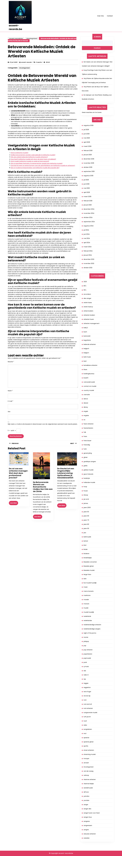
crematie (87, 395)
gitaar (85, 457)
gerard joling (88, 453)
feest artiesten (89, 424)
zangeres (87, 821)
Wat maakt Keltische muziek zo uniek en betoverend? (30, 161)
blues (85, 369)
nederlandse (88, 620)
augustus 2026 (88, 125)
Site (9, 412)
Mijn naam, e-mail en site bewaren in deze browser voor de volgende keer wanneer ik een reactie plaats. (42, 424)
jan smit (86, 499)
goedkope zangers (90, 461)
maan (86, 587)
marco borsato (89, 591)
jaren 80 (86, 524)
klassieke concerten (90, 562)
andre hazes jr (88, 307)
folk (85, 432)
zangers (86, 830)
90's (85, 290)
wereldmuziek (88, 788)
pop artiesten (88, 650)
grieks (85, 466)
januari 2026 (88, 155)
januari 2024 (88, 255)
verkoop (86, 775)
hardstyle (87, 478)
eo (84, 420)
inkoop (86, 495)
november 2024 (89, 213)
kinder (86, 549)
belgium (86, 353)
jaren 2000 (87, 507)
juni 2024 (87, 234)
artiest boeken (88, 311)
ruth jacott (87, 717)
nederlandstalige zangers (92, 629)
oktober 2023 (88, 268)
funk (85, 449)
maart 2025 (87, 196)
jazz (85, 533)
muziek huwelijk (89, 612)
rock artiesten (88, 708)
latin (85, 579)
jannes (86, 503)
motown (86, 604)
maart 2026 (87, 146)
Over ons (100, 16)
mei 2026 (87, 138)
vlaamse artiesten (90, 779)
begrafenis (87, 340)
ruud (85, 721)
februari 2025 (88, 201)
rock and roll (88, 704)
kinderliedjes (88, 558)
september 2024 (89, 222)
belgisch (86, 349)
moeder (86, 600)
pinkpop (86, 641)
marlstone (87, 595)
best (85, 361)
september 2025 (89, 171)
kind (85, 545)
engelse (86, 415)
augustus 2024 (89, 226)
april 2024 (87, 242)
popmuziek (87, 658)
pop (85, 646)
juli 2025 (86, 180)
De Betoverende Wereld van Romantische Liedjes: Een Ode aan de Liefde (43, 487)
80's (85, 286)
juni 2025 (86, 184)
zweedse (86, 838)
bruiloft (86, 378)
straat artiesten (89, 750)
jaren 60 (86, 516)
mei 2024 (87, 238)
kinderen (86, 554)
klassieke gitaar (89, 566)
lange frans (87, 574)
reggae (86, 683)
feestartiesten (88, 428)
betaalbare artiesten (90, 365)
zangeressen (88, 825)
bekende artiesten (90, 344)
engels (86, 411)
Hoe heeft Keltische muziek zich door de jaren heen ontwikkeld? (33, 159)
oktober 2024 (88, 217)
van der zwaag (88, 771)
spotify (86, 746)
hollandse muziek (89, 482)
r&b (85, 671)
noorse (86, 637)
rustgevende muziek (90, 712)
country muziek (89, 390)
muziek (86, 608)
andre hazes (88, 302)
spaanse (86, 738)
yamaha (86, 796)
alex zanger (87, 298)
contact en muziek (90, 386)
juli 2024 (86, 230)
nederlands (87, 616)
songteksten (88, 729)
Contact (110, 16)
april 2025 (87, 192)
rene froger (87, 692)
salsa (85, 725)
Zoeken (97, 36)
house (86, 491)
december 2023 (89, 259)
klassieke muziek (89, 570)
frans (85, 436)
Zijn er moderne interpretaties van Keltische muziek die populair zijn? (35, 168)
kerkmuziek (87, 537)
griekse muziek (88, 470)
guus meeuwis (88, 474)
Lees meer (14, 503)
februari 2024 (88, 251)
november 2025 (89, 163)
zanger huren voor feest (92, 813)
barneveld (87, 336)
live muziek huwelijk (90, 583)
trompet (86, 758)
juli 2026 (86, 130)
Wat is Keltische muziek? (19, 153)
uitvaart (86, 763)
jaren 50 (86, 512)
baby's (86, 328)
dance (86, 399)
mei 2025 (87, 188)
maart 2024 (88, 247)
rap (85, 679)
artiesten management (91, 323)
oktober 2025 (88, 167)
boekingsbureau (89, 374)
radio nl (86, 675)
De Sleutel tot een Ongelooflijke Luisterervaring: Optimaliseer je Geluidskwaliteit (65, 473)
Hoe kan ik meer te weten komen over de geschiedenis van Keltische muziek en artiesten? (43, 165)
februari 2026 (88, 150)
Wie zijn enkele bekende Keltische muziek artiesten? (29, 157)
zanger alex (87, 809)
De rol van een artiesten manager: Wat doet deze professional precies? (18, 473)
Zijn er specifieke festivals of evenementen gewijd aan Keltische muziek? (37, 163)
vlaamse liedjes (89, 784)
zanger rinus (88, 817)
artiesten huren (89, 319)
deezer (86, 403)
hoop (85, 487)
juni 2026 (86, 134)
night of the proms (90, 633)
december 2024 (89, 209)
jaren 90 (86, 528)
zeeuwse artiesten (90, 834)
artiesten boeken (89, 315)
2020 (85, 282)
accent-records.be (16, 38)
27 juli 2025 (13, 62)
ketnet (86, 541)
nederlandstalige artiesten (92, 625)
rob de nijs (87, 696)
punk (85, 662)
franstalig (87, 445)
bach (85, 332)
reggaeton (87, 687)
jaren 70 (86, 520)
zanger (86, 805)
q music (86, 666)
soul (85, 733)
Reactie (11, 362)
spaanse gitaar (89, 742)
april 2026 (87, 142)
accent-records (26, 62)
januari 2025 (88, 205)
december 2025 (89, 159)
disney (86, 407)
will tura (86, 792)
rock (85, 700)
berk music (87, 357)
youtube (86, 800)
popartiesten (88, 654)
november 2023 (89, 263)
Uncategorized (31, 38)
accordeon (87, 294)
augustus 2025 (88, 176)
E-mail (10, 401)
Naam (10, 391)
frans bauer (87, 441)
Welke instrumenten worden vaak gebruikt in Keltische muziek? (33, 155)
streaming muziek (90, 754)
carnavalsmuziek (89, 382)
